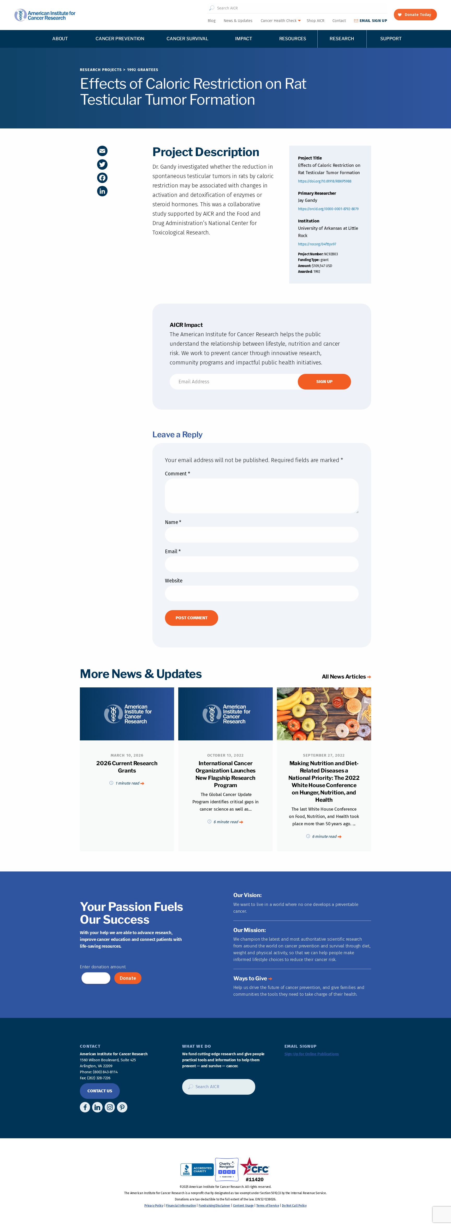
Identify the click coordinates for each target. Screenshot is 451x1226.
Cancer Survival (187, 38)
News (238, 20)
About (60, 38)
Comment (177, 474)
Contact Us (99, 1091)
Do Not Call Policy (294, 1205)
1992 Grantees (143, 69)
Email (172, 552)
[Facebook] (102, 178)
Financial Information (181, 1205)
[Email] (102, 151)
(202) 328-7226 (98, 1078)
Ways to (250, 978)
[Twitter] (102, 164)
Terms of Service (267, 1205)
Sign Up (373, 20)
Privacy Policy (153, 1205)
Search (211, 8)
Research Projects (101, 69)
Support (391, 38)
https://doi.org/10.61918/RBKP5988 (324, 181)
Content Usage (243, 1205)
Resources (292, 38)
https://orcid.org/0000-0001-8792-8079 (328, 209)
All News (344, 676)
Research (342, 38)
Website (173, 581)
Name (173, 522)
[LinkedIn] (102, 191)
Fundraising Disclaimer (214, 1205)
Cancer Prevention (120, 38)
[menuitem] (211, 21)
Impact (243, 38)
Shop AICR (315, 20)
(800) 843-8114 (105, 1072)
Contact (339, 20)
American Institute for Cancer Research (44, 15)
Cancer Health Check (278, 20)
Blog (212, 20)
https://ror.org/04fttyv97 (317, 244)
